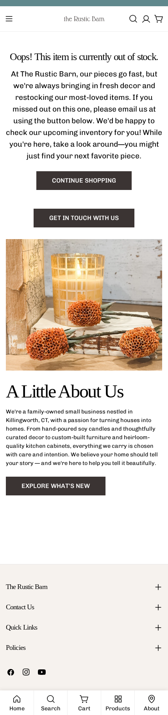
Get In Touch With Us (84, 218)
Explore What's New (55, 486)
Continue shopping (84, 180)
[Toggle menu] (9, 19)
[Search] (133, 19)
